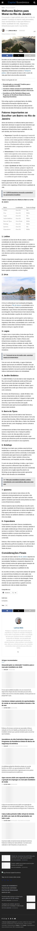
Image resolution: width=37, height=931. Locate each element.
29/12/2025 (14, 784)
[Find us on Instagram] (5, 880)
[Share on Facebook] (7, 55)
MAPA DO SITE (6, 892)
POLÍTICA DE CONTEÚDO (9, 888)
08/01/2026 (12, 669)
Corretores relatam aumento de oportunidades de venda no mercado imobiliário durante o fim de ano (18, 703)
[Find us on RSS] (11, 880)
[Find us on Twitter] (8, 919)
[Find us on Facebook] (2, 880)
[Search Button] (34, 2)
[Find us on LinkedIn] (6, 919)
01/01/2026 (14, 707)
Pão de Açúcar (16, 305)
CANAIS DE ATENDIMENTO (9, 885)
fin (6, 605)
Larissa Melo (12, 30)
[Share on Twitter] (18, 55)
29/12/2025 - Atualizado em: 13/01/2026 (19, 746)
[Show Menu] (2, 2)
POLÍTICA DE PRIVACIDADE (10, 890)
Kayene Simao (7, 707)
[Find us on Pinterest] (10, 919)
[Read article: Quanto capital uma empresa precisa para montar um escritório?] (6, 865)
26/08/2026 (25, 867)
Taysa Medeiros (17, 867)
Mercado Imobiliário (10, 7)
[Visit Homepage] (18, 2)
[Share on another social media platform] (30, 55)
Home (3, 7)
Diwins (17, 925)
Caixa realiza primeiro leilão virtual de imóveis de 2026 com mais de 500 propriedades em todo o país (18, 816)
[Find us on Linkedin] (8, 880)
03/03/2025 (22, 30)
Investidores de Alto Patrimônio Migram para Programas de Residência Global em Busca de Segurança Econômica (17, 94)
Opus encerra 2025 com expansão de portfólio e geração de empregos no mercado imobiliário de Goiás (18, 780)
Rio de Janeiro (23, 557)
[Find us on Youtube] (15, 919)
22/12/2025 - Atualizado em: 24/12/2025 (21, 820)
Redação (6, 669)
